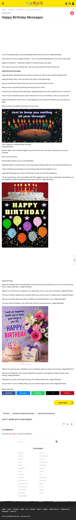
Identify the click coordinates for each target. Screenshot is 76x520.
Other (41, 486)
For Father (21, 490)
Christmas (21, 468)
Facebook (9, 393)
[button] (3, 3)
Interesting (43, 477)
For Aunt (21, 477)
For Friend (21, 493)
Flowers (21, 474)
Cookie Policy (65, 509)
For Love (42, 459)
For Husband (43, 456)
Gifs (27, 509)
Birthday (21, 459)
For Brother (22, 480)
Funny (41, 471)
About (39, 509)
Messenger (23, 393)
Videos (41, 493)
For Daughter (22, 483)
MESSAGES (6, 13)
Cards (20, 465)
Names (41, 483)
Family (20, 471)
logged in (14, 434)
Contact (13, 511)
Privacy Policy (54, 509)
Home (4, 509)
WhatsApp (38, 393)
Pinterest (67, 393)
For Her (41, 453)
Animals (20, 453)
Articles (20, 456)
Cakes (20, 462)
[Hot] (72, 13)
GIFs (40, 474)
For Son (42, 468)
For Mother (43, 462)
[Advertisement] (38, 37)
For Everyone (22, 486)
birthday (6, 413)
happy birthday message (46, 413)
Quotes (41, 490)
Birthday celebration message (23, 413)
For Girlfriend (23, 496)
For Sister (42, 465)
